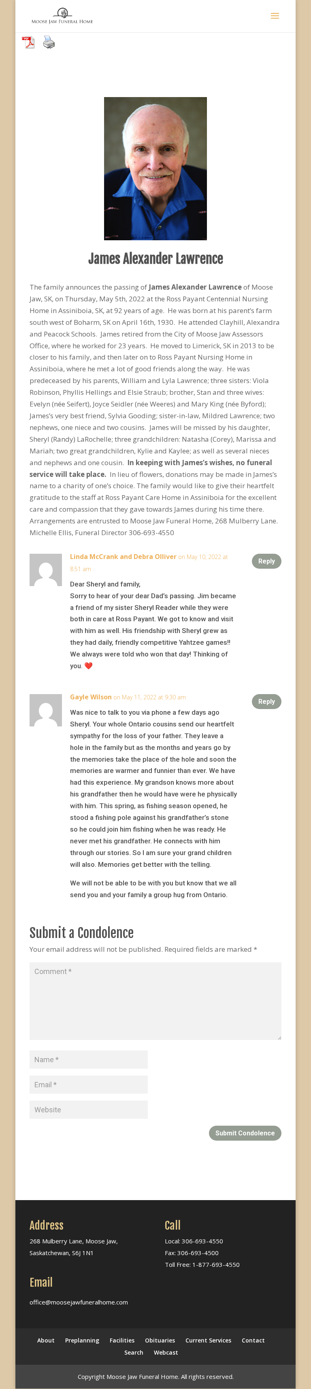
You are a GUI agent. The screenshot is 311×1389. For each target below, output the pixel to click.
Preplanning (82, 1340)
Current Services (208, 1340)
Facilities (122, 1340)
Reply (266, 561)
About (46, 1340)
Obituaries (160, 1340)
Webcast (166, 1352)
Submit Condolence (245, 1133)
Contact (253, 1340)
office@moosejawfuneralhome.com (79, 1302)
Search (133, 1352)
